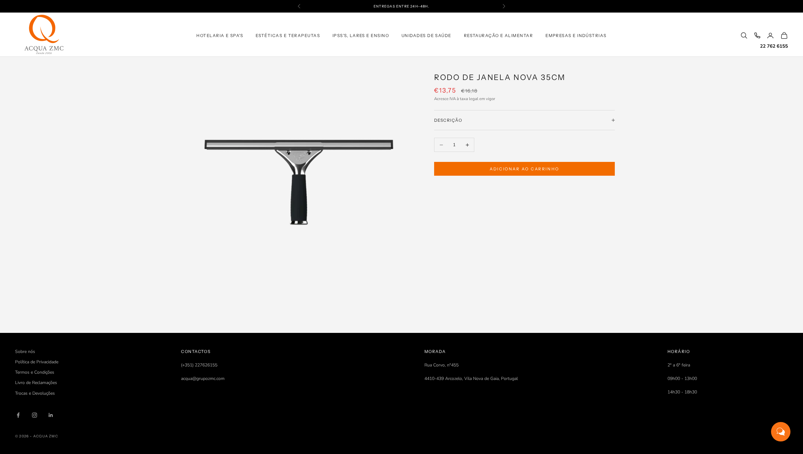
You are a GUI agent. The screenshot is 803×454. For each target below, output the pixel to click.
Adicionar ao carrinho (524, 168)
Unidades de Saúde (426, 35)
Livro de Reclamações (36, 383)
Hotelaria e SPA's (219, 35)
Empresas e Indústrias (576, 35)
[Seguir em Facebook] (18, 415)
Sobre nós (25, 352)
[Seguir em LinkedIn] (51, 415)
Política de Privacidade (36, 362)
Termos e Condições (34, 372)
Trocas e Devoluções (35, 393)
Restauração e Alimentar (498, 35)
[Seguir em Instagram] (34, 415)
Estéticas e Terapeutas (288, 35)
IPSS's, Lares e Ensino (360, 35)
